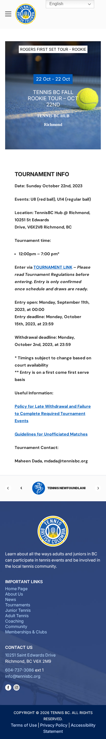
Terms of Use (24, 725)
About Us (14, 594)
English (55, 4)
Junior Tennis (18, 610)
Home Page (16, 588)
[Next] (98, 488)
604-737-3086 (19, 670)
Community (16, 626)
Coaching (14, 621)
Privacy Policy (53, 725)
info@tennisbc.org (22, 676)
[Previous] (8, 488)
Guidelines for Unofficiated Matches (51, 434)
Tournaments (17, 604)
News (10, 599)
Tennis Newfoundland (61, 488)
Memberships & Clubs (26, 631)
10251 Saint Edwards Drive (30, 655)
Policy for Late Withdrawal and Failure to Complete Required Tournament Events (53, 413)
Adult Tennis (17, 615)
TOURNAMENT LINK (52, 267)
